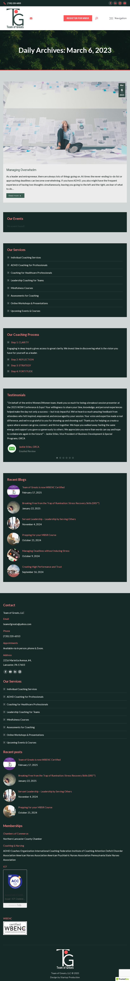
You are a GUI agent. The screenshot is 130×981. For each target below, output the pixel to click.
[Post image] (13, 491)
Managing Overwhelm (21, 170)
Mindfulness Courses (22, 288)
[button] (57, 458)
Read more (14, 195)
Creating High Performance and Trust (42, 566)
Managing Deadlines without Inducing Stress (45, 550)
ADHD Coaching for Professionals (29, 265)
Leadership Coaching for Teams (27, 280)
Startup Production (70, 977)
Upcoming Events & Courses (25, 310)
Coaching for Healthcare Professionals (31, 272)
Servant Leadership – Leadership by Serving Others (49, 519)
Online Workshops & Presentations (29, 303)
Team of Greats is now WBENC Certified (43, 487)
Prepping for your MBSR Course (39, 534)
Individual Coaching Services (26, 257)
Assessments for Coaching (25, 295)
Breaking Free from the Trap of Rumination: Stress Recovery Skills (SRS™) (61, 503)
